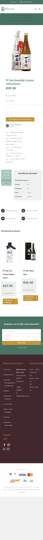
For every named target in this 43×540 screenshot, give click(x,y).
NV (28, 188)
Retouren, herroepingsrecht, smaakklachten (8, 383)
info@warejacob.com (22, 396)
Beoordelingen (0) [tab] (6, 182)
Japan (29, 192)
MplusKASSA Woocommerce (22, 489)
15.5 (28, 180)
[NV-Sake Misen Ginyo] (31, 251)
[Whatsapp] (4, 449)
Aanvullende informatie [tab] (6, 174)
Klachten (7, 417)
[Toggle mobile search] (36, 9)
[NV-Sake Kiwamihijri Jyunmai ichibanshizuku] (21, 51)
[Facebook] (4, 445)
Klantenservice (8, 374)
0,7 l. (29, 184)
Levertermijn (8, 404)
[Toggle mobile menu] (40, 9)
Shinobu (29, 196)
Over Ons (7, 369)
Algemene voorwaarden (8, 424)
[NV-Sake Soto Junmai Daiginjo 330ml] (10, 251)
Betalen (6, 391)
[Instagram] (8, 445)
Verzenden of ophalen (7, 397)
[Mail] (8, 449)
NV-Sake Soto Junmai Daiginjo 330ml (9, 274)
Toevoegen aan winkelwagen (20, 119)
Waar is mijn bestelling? (8, 410)
